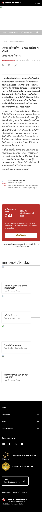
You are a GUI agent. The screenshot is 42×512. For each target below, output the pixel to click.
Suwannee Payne (8, 60)
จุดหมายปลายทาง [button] (7, 428)
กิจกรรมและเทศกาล (17, 42)
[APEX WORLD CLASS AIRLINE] (19, 459)
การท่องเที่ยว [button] (6, 414)
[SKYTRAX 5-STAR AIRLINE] (17, 470)
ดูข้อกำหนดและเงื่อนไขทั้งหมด (26, 245)
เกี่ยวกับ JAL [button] (5, 421)
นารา (5, 42)
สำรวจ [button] (4, 408)
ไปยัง (11, 481)
